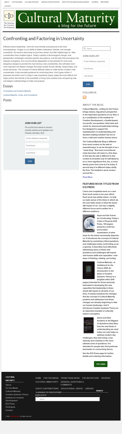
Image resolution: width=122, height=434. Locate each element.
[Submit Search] (84, 48)
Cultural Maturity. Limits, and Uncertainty (20, 95)
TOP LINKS (100, 364)
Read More (87, 177)
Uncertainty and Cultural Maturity (17, 91)
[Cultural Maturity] (61, 19)
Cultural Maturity (15, 416)
